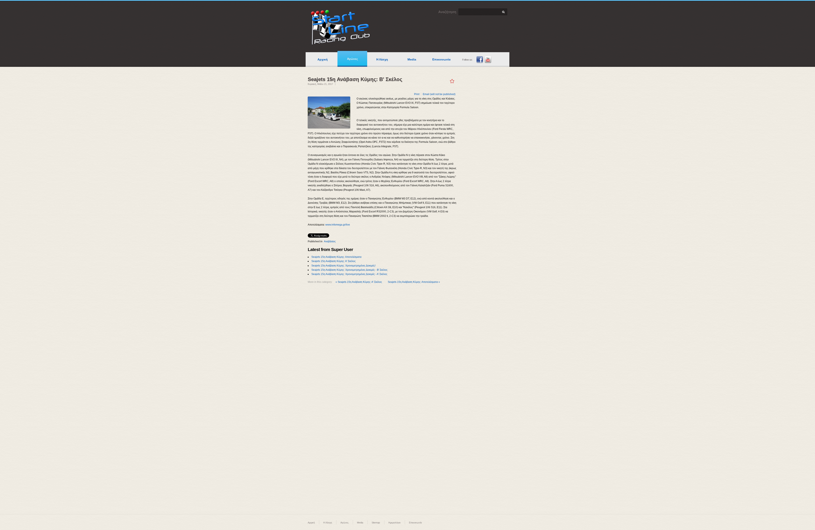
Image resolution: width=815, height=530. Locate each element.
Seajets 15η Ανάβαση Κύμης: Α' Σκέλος (333, 261)
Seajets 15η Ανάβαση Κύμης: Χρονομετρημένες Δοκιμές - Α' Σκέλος (349, 274)
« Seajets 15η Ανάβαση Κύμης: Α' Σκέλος (359, 281)
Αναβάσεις (330, 241)
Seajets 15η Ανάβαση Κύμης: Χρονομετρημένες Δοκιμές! (343, 265)
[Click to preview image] (329, 112)
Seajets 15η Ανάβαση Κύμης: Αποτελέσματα (336, 256)
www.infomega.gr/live (337, 224)
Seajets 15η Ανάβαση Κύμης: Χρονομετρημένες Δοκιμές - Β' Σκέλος (349, 269)
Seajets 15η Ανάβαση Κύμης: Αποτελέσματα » (414, 281)
